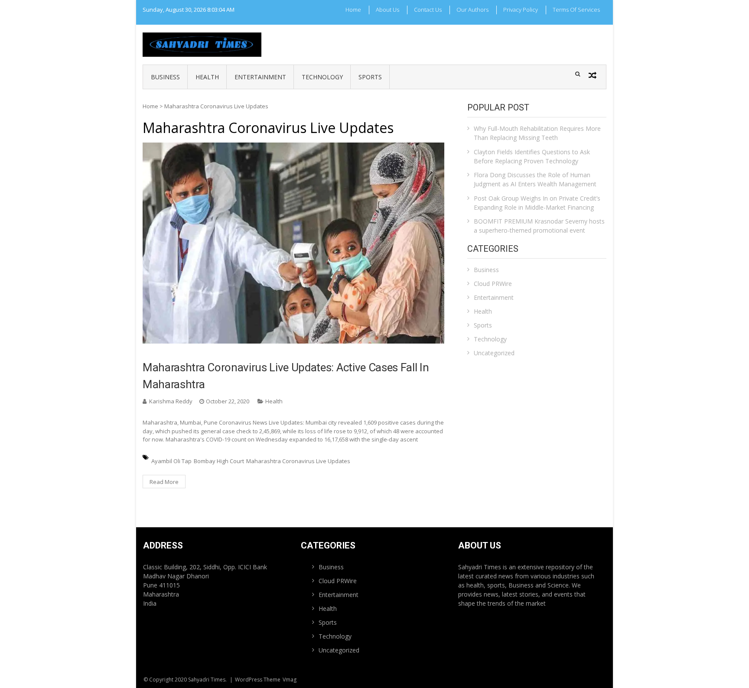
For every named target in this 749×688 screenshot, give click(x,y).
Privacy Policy (520, 9)
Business (165, 77)
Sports (370, 77)
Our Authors (472, 9)
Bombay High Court (219, 461)
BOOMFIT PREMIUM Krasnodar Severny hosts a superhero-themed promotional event (539, 225)
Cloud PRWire (493, 283)
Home (353, 9)
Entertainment (260, 77)
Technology (322, 77)
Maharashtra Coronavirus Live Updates (298, 461)
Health (207, 77)
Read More (164, 482)
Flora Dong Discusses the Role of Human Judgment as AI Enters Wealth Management (535, 179)
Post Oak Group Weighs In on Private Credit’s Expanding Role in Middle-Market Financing (537, 202)
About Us (387, 9)
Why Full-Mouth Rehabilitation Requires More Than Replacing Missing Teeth (537, 133)
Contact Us (428, 9)
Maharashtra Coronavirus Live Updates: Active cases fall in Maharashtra (286, 376)
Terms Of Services (576, 9)
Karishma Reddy (170, 401)
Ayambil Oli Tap (171, 461)
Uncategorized (494, 353)
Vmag (289, 679)
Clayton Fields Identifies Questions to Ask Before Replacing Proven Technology (532, 156)
